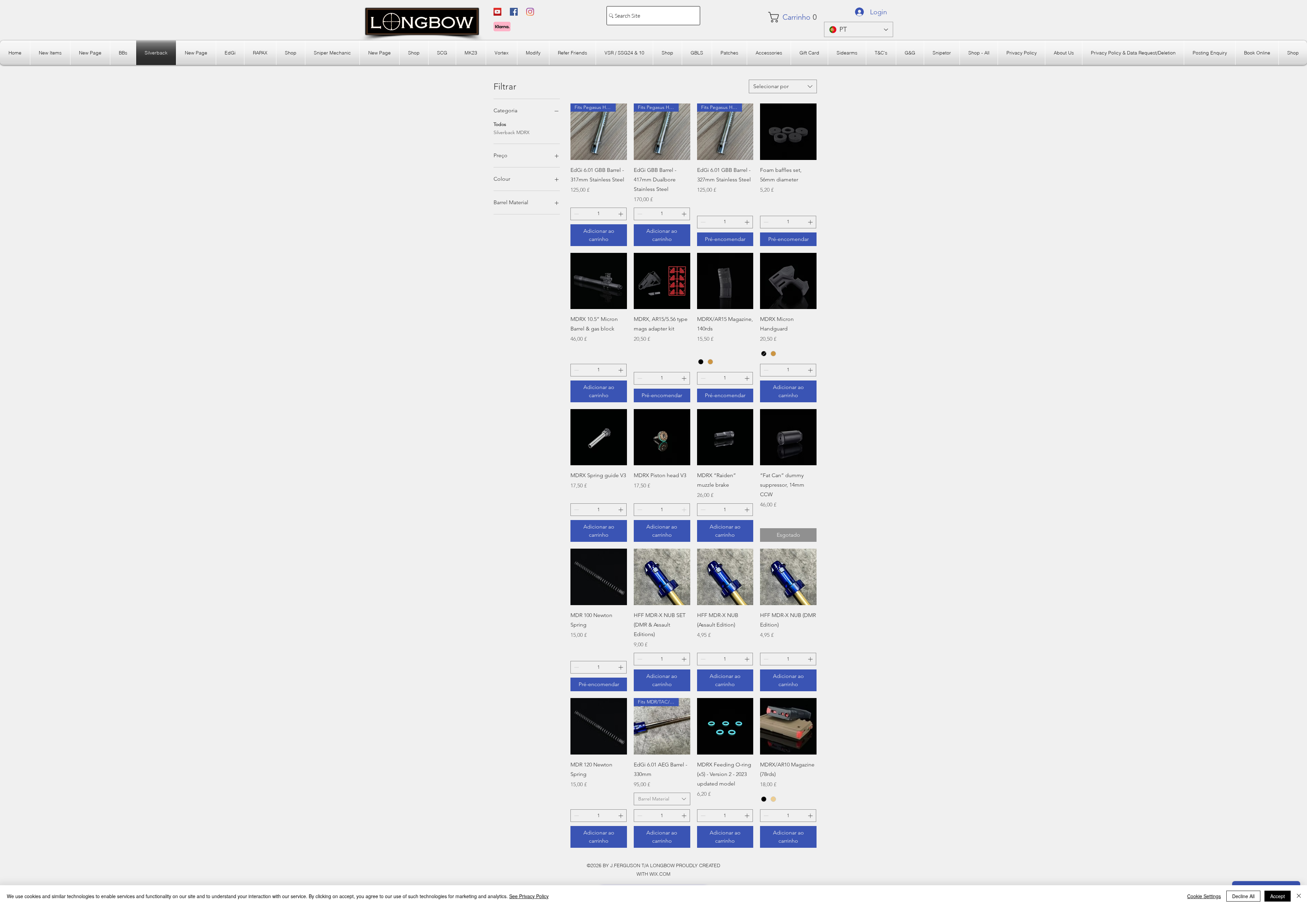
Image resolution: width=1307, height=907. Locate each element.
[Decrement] (575, 214)
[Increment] (621, 214)
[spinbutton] (598, 214)
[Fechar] (1299, 896)
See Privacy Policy (529, 896)
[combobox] (783, 86)
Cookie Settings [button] (1204, 896)
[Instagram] (530, 12)
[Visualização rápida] (788, 131)
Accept (1277, 896)
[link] (788, 17)
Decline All (1243, 896)
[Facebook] (514, 12)
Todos (500, 124)
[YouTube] (497, 12)
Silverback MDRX (512, 132)
